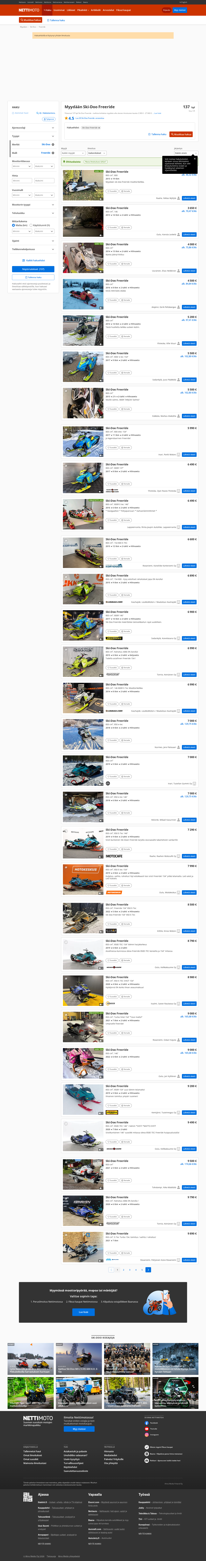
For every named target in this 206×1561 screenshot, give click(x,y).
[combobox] (33, 144)
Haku (48, 10)
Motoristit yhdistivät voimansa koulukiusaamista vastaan (127, 1359)
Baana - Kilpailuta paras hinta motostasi (166, 1454)
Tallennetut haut (32, 1451)
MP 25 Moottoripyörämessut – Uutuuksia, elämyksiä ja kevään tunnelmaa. (175, 1393)
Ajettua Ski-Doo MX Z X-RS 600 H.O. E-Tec (79, 1359)
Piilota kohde (66, 173)
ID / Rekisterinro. (47, 113)
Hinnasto (109, 1451)
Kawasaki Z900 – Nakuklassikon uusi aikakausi (79, 1393)
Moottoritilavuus (21, 161)
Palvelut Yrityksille (113, 1459)
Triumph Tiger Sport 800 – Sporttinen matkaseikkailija (31, 1393)
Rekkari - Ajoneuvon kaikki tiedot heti (165, 1460)
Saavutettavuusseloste (76, 1471)
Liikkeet (71, 10)
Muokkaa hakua (32, 20)
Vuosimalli (17, 190)
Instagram (154, 1434)
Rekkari (79, 2)
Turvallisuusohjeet (73, 1463)
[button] (73, 151)
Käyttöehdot (70, 1467)
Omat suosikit (30, 1459)
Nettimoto (29, 10)
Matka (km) (21, 225)
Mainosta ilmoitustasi (34, 1463)
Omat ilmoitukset (32, 1455)
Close (194, 158)
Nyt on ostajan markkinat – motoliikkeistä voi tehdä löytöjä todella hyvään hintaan (175, 1359)
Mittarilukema (19, 221)
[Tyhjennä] (54, 144)
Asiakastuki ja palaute (75, 1451)
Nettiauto (22, 2)
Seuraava (148, 1269)
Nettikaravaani (69, 2)
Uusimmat (59, 10)
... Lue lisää (157, 113)
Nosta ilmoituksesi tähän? (95, 162)
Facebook (154, 1423)
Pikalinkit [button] (82, 10)
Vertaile (127, 191)
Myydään (23, 27)
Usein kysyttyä (71, 1459)
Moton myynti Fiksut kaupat (161, 1447)
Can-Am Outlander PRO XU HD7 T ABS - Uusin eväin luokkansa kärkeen (127, 1393)
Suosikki (113, 191)
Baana (85, 2)
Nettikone (47, 2)
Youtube (153, 1429)
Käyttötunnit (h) (41, 225)
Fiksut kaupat (123, 10)
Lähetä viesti (189, 198)
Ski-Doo (33, 27)
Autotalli (30, 2)
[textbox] (31, 144)
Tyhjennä (50, 119)
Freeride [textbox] (49, 152)
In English (183, 2)
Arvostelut (108, 10)
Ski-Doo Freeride (129, 185)
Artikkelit (96, 10)
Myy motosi (180, 10)
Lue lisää (83, 1312)
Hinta (15, 176)
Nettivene (38, 2)
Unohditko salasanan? (75, 1455)
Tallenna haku (57, 20)
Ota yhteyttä (111, 1463)
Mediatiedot (110, 1455)
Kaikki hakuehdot (35, 260)
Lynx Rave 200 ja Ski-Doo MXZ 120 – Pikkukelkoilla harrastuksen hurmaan (31, 1359)
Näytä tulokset (33, 269)
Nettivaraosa (57, 2)
